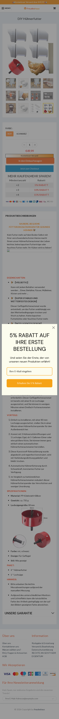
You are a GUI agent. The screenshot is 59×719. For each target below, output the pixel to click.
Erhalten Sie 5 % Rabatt (29, 383)
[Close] (53, 327)
